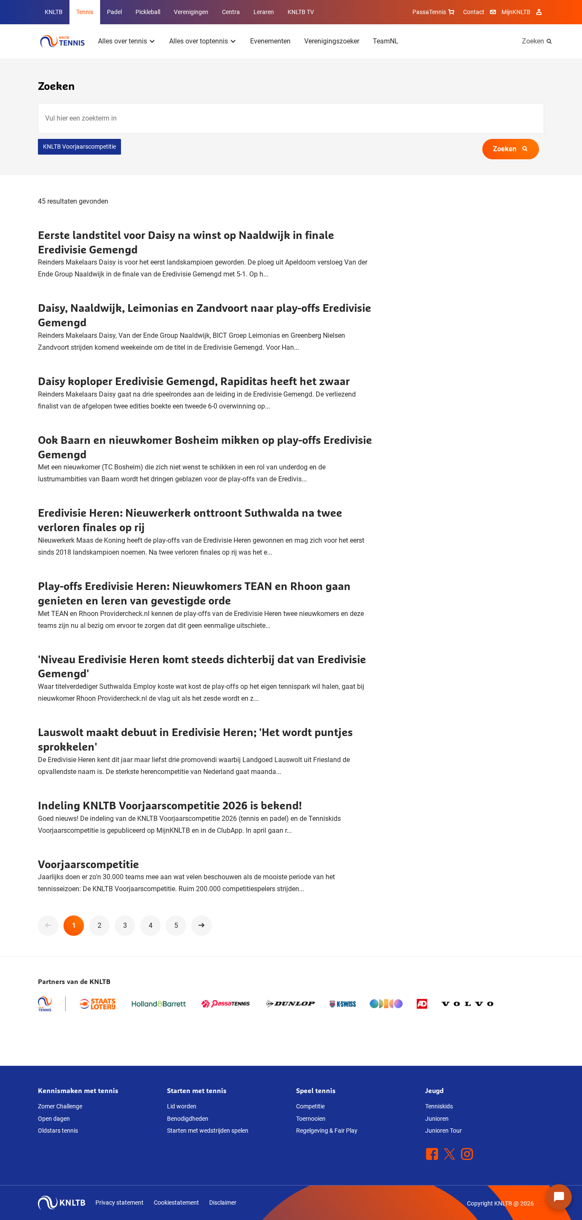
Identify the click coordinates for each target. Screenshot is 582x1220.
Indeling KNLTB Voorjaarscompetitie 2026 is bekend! (170, 805)
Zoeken (533, 41)
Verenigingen (191, 12)
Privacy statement (119, 1202)
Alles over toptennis (198, 41)
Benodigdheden (187, 1118)
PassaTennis (429, 12)
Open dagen (54, 1118)
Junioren (437, 1118)
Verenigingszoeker (331, 41)
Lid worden (181, 1106)
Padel (114, 12)
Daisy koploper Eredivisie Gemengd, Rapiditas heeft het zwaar (194, 381)
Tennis (84, 12)
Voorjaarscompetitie (88, 864)
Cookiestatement (176, 1202)
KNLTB (54, 12)
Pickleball (147, 12)
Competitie (310, 1106)
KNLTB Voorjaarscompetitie (79, 146)
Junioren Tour (443, 1130)
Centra (231, 12)
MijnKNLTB (515, 12)
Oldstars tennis (58, 1130)
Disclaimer (222, 1202)
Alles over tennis (122, 41)
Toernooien (311, 1118)
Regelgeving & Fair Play (326, 1130)
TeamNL (385, 41)
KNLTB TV (301, 12)
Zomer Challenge (60, 1106)
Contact (473, 12)
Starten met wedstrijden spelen (207, 1130)
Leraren (264, 12)
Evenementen (270, 41)
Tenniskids (439, 1106)
